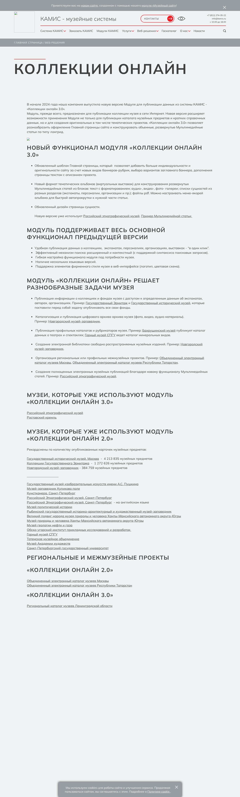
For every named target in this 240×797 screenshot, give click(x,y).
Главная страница (28, 42)
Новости (199, 31)
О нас (184, 31)
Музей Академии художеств (48, 543)
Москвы (102, 581)
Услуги (126, 31)
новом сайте (89, 5)
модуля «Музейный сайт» (159, 5)
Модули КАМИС (108, 31)
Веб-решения (146, 31)
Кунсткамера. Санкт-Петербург (51, 493)
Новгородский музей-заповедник (74, 321)
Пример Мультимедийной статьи (166, 216)
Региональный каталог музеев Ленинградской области (69, 606)
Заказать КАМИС (81, 31)
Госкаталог (169, 31)
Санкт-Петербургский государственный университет (68, 548)
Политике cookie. (158, 791)
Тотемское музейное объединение (53, 539)
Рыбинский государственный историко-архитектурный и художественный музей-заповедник (99, 511)
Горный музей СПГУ (100, 335)
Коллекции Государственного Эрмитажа (58, 463)
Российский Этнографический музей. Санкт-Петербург (69, 498)
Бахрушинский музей (159, 330)
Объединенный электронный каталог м (57, 581)
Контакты (151, 18)
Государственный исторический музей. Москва (63, 459)
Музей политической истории (49, 507)
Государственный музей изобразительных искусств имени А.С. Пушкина (82, 484)
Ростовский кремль (42, 417)
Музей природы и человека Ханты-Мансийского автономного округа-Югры (85, 521)
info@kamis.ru (219, 18)
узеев (91, 581)
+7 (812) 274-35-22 (216, 15)
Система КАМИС (51, 31)
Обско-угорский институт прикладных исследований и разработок (78, 530)
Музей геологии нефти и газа (49, 525)
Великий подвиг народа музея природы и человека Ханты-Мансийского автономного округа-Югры (104, 516)
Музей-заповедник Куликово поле (53, 489)
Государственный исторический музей (160, 303)
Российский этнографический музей (111, 216)
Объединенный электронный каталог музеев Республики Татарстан (125, 362)
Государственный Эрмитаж (107, 303)
